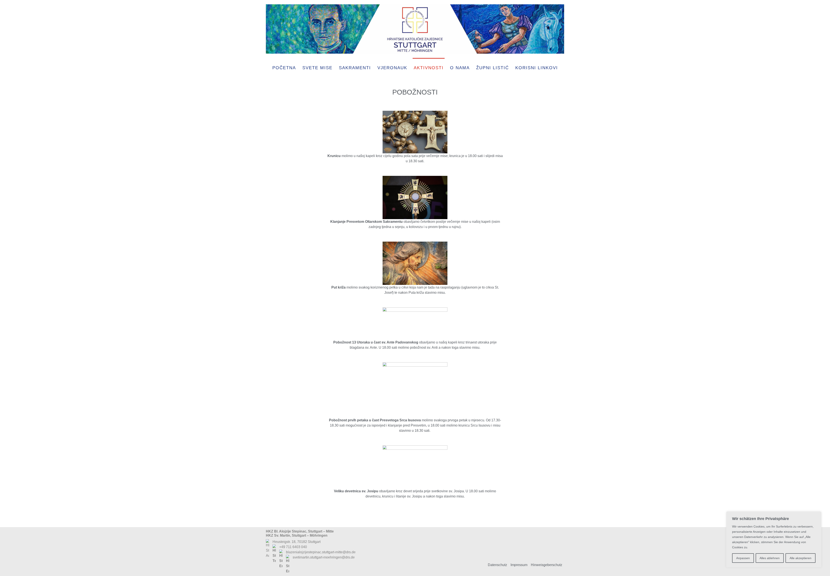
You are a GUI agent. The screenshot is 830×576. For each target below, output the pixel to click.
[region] (773, 539)
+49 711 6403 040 (293, 547)
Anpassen (743, 558)
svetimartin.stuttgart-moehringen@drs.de (324, 557)
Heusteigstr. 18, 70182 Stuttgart (297, 542)
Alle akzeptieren (800, 558)
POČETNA (284, 67)
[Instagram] (555, 541)
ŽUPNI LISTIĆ (492, 67)
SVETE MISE (317, 67)
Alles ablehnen (770, 558)
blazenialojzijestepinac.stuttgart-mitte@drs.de (321, 552)
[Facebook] (541, 541)
